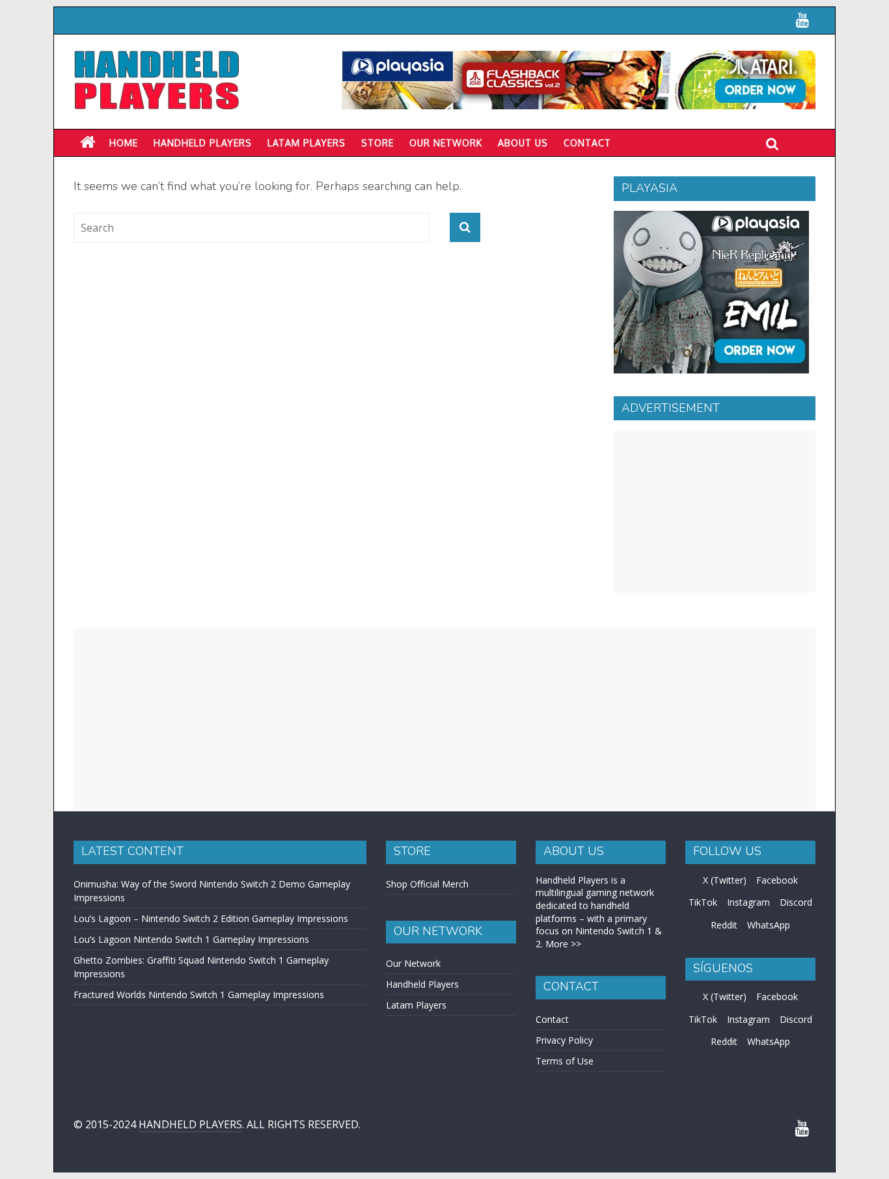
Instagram (748, 902)
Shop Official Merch (427, 884)
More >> (563, 944)
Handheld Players (203, 142)
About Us (523, 142)
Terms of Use (565, 1061)
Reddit (724, 925)
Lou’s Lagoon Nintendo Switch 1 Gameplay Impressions (191, 939)
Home (123, 142)
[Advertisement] (714, 511)
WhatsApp (768, 925)
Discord (796, 902)
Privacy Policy (564, 1040)
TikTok (703, 902)
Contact (587, 142)
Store (377, 142)
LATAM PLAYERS (306, 142)
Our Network (445, 142)
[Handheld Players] (88, 142)
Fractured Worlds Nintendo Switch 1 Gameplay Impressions (199, 994)
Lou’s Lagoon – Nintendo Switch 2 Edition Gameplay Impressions (211, 918)
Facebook (777, 880)
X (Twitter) (724, 880)
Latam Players (416, 1005)
